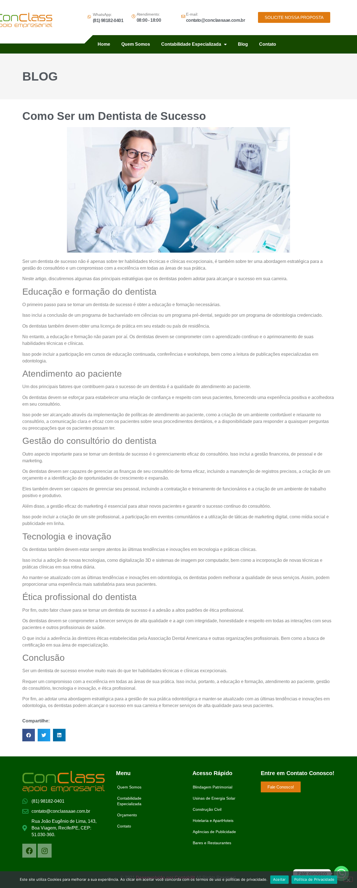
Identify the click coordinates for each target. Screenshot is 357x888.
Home (104, 44)
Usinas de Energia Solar (214, 798)
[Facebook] (29, 851)
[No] (348, 879)
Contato (267, 44)
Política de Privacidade (314, 879)
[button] (28, 735)
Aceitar (279, 879)
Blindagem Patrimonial (212, 787)
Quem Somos (135, 44)
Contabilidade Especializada (191, 44)
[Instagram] (45, 851)
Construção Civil (207, 809)
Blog (243, 44)
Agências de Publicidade (214, 831)
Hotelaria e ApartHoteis (213, 820)
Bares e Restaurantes (212, 843)
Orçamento (127, 815)
